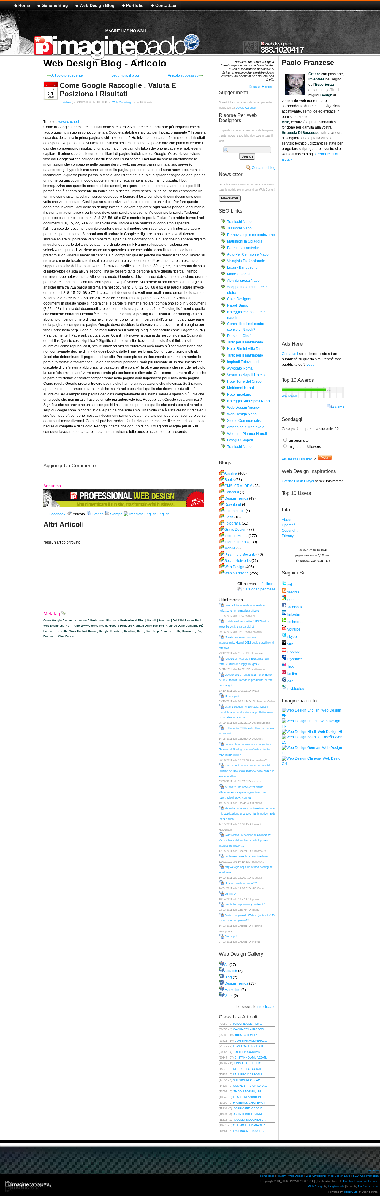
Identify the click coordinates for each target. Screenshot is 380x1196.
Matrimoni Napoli (241, 388)
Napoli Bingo (237, 305)
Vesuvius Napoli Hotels (246, 375)
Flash (228, 517)
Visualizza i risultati (297, 459)
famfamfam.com (368, 1186)
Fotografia (232, 523)
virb (289, 644)
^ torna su (372, 1170)
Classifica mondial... (251, 1040)
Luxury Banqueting (242, 267)
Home (24, 5)
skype (291, 637)
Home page (267, 1175)
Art (226, 965)
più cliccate (266, 1007)
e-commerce (234, 511)
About (286, 520)
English (163, 514)
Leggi (311, 364)
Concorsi (231, 492)
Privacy (288, 536)
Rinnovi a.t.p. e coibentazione (251, 235)
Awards (338, 407)
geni (290, 681)
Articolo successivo (183, 75)
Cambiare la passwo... (250, 1029)
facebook (294, 607)
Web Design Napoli (243, 414)
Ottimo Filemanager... (250, 1125)
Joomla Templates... (250, 1035)
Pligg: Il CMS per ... (248, 1023)
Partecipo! (231, 936)
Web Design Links (339, 1175)
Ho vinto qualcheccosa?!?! (241, 883)
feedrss (292, 592)
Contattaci (165, 5)
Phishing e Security (240, 554)
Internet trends (236, 542)
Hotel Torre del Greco (244, 381)
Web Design (234, 567)
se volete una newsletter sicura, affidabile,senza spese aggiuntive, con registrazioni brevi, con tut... (242, 792)
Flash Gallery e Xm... (249, 1046)
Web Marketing (121, 102)
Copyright (289, 530)
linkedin (293, 614)
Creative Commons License (360, 1181)
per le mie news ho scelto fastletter (246, 856)
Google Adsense (246, 107)
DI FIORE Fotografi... (249, 1068)
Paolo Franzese (308, 62)
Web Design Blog (97, 5)
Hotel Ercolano (239, 394)
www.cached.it (70, 122)
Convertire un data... (250, 1085)
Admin (67, 102)
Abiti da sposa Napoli (244, 280)
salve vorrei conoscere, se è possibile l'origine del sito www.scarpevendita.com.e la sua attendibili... (246, 771)
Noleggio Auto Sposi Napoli (249, 401)
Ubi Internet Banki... (249, 1114)
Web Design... (291, 395)
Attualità (230, 473)
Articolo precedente (67, 75)
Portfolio (135, 5)
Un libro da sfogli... (249, 1074)
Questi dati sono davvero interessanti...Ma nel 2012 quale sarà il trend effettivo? (246, 643)
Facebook (57, 514)
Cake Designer (239, 299)
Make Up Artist (238, 274)
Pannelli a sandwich (243, 248)
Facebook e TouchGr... (250, 1131)
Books (229, 480)
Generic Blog (55, 5)
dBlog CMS (351, 1191)
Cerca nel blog (264, 168)
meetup (293, 652)
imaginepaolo (336, 1186)
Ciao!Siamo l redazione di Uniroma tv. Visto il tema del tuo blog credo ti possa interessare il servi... (245, 840)
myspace (294, 659)
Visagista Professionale (246, 261)
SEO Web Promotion (366, 1175)
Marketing (232, 990)
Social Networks (237, 561)
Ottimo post (232, 696)
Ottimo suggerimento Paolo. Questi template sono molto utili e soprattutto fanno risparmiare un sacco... (246, 712)
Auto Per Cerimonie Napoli (248, 254)
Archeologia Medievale (246, 427)
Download (232, 505)
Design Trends (236, 498)
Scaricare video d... (249, 1108)
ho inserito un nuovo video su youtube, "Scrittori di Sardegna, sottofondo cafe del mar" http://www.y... (246, 749)
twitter (291, 585)
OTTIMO (230, 893)
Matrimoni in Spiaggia (244, 241)
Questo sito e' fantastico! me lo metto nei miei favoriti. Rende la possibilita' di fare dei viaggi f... (246, 680)
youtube (293, 629)
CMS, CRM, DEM (238, 486)
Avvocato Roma (240, 368)
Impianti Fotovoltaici (243, 362)
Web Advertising (316, 1175)
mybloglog (295, 689)
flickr (290, 666)
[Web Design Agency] (123, 506)
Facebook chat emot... (250, 1102)
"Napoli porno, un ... (249, 1091)
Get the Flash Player (298, 481)
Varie (228, 996)
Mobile (229, 548)
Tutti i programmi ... (249, 1052)
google (292, 600)
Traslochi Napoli (240, 222)
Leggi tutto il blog (125, 75)
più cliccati (267, 584)
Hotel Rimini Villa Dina (245, 349)
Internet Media (236, 536)
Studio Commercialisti (244, 421)
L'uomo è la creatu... (250, 1119)
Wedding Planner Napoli (247, 434)
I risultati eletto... (249, 1063)
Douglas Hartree (261, 87)
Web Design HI (329, 732)
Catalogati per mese (259, 589)
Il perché (289, 525)
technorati (294, 622)
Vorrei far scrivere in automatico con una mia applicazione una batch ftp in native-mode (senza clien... (247, 813)
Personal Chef (238, 336)
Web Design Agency (243, 407)
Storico (97, 514)
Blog (228, 977)
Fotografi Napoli (240, 440)
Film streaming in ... (249, 1097)
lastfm (291, 674)
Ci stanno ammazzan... (252, 1057)
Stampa (116, 514)
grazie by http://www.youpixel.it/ (245, 904)
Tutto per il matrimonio (245, 342)
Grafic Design (235, 529)
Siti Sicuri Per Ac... (248, 1080)
